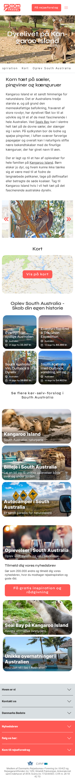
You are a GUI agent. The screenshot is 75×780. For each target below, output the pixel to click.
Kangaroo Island (41, 162)
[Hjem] (12, 7)
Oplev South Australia (52, 68)
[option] (37, 219)
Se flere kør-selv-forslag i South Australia (37, 395)
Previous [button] (6, 219)
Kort (25, 68)
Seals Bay (42, 122)
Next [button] (69, 219)
